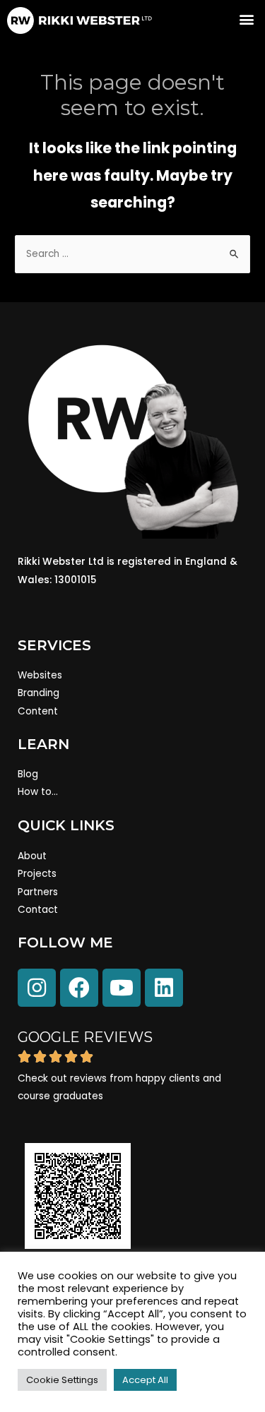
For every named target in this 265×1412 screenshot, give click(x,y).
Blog (28, 774)
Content (38, 711)
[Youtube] (121, 988)
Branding (38, 693)
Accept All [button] (145, 1380)
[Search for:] (132, 254)
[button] (246, 18)
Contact (38, 909)
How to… (38, 791)
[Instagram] (37, 988)
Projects (37, 873)
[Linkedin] (164, 988)
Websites (40, 675)
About (32, 856)
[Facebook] (79, 988)
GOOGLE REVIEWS (85, 1037)
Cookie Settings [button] (62, 1380)
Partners (38, 892)
